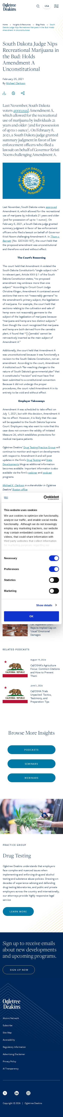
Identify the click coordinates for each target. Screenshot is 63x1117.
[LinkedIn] (17, 1093)
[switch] (54, 569)
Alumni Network (11, 1018)
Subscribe (7, 1025)
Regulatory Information (14, 1047)
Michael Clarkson (15, 83)
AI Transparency (11, 1068)
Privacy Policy (9, 1061)
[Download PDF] (4, 93)
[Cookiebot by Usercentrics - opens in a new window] (44, 497)
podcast (47, 472)
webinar (32, 472)
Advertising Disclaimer (14, 1054)
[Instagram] (28, 1093)
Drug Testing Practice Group (39, 447)
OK (31, 616)
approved (21, 110)
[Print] (13, 93)
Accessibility (9, 1039)
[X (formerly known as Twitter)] (5, 1093)
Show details (44, 605)
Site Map (7, 1032)
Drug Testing (34, 460)
